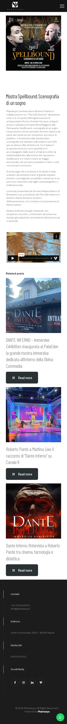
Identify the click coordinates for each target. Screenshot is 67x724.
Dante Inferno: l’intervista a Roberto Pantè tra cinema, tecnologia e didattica (33, 551)
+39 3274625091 (20, 605)
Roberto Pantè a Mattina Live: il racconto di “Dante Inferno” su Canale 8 (30, 455)
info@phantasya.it (20, 608)
